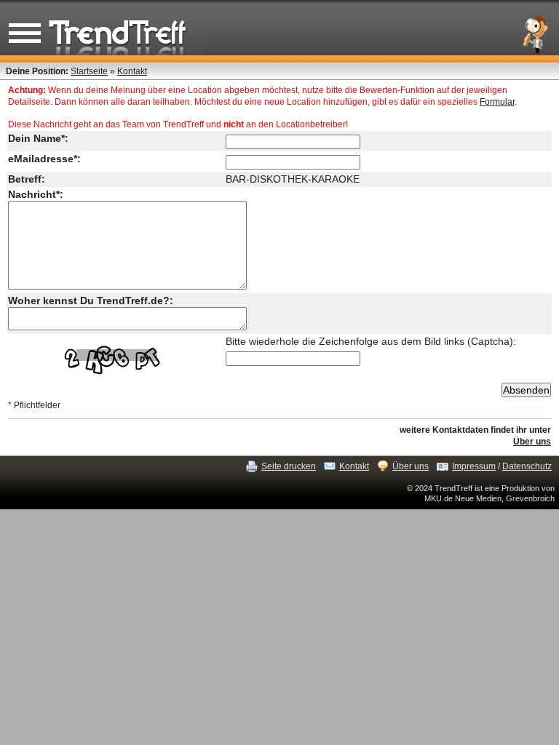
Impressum (474, 466)
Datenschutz (527, 466)
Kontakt (132, 71)
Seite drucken (288, 466)
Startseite (89, 71)
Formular (497, 102)
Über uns (532, 442)
